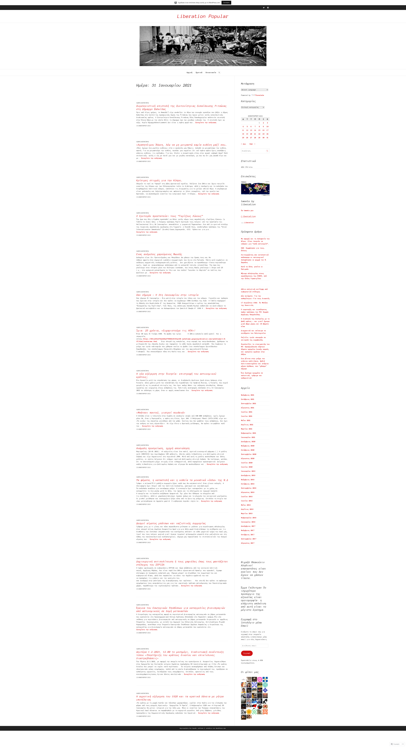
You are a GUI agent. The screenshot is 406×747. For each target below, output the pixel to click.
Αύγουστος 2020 (247, 458)
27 (251, 138)
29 (259, 138)
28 (255, 138)
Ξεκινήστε (226, 2)
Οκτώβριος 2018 (247, 484)
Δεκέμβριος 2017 (248, 526)
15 (259, 130)
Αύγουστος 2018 (247, 492)
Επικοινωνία (211, 72)
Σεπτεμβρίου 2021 (248, 403)
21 (255, 134)
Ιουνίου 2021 (246, 416)
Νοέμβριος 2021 (247, 395)
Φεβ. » (252, 144)
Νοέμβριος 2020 (247, 446)
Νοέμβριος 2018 (247, 480)
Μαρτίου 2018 (246, 513)
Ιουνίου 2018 (246, 501)
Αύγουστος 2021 (247, 408)
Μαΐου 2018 (246, 505)
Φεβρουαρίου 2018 (248, 518)
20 (251, 134)
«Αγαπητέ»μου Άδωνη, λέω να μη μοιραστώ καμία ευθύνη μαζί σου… (181, 144)
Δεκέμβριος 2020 (248, 441)
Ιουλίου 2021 (246, 412)
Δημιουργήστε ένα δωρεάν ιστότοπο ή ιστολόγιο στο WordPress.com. (203, 728)
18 (243, 134)
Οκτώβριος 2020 (247, 450)
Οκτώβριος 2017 (247, 535)
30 (263, 138)
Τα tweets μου (247, 210)
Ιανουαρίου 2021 (248, 437)
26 (247, 138)
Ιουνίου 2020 (246, 467)
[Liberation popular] (268, 7)
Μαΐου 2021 (246, 420)
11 (243, 130)
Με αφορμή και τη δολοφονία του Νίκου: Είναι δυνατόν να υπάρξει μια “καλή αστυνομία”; (255, 241)
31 (267, 138)
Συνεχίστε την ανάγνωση (205, 122)
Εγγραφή (246, 653)
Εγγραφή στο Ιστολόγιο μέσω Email (251, 622)
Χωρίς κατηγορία (142, 103)
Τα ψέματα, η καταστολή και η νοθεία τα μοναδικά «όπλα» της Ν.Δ (182, 480)
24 (267, 134)
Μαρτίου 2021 (246, 429)
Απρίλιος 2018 (247, 509)
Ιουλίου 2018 (246, 496)
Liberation (248, 216)
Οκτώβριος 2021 (247, 399)
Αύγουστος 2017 (247, 543)
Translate (259, 95)
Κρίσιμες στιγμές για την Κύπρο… (159, 180)
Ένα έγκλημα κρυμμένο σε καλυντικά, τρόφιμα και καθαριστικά (252, 375)
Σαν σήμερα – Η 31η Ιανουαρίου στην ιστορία (167, 295)
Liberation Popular (203, 16)
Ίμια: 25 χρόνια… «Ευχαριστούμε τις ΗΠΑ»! (166, 330)
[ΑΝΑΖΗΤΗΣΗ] (219, 72)
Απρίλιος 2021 (247, 425)
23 (263, 134)
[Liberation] (263, 7)
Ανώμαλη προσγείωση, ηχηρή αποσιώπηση (163, 448)
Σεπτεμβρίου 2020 (248, 454)
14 (255, 130)
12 (247, 130)
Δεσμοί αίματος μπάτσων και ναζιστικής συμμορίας (171, 523)
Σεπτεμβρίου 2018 (248, 488)
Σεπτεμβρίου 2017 (248, 539)
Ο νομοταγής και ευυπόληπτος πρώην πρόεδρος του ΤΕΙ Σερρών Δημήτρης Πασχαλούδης (255, 312)
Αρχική (189, 72)
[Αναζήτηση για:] (255, 151)
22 (259, 134)
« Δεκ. (244, 144)
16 (263, 130)
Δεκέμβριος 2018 (248, 475)
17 (267, 130)
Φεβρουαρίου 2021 (248, 433)
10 (267, 126)
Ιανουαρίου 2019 (248, 471)
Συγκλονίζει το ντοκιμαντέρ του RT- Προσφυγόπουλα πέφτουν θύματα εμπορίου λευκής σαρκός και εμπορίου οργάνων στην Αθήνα (255, 349)
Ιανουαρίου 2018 (248, 522)
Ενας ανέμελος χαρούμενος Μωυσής (159, 254)
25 (243, 138)
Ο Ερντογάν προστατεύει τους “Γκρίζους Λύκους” (169, 216)
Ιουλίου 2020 (246, 463)
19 (247, 134)
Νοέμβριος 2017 (247, 530)
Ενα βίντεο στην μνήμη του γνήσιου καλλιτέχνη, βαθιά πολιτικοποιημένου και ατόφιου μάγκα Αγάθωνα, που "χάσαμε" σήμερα (255, 364)
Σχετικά (199, 72)
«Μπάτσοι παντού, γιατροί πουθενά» (160, 412)
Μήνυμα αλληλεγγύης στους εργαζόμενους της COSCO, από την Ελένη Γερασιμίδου (254, 276)
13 (251, 130)
